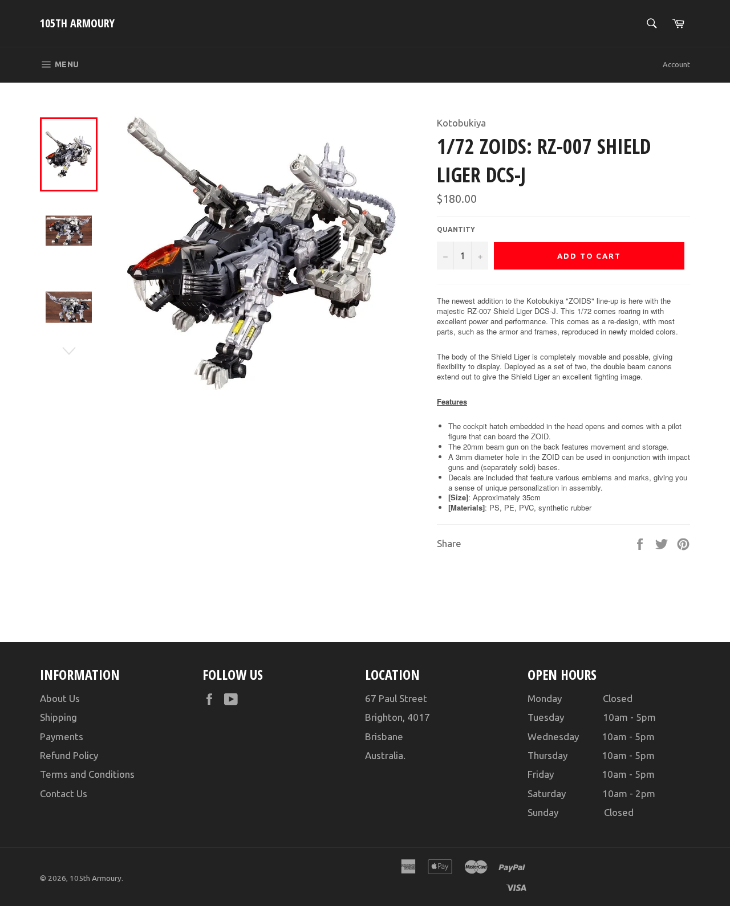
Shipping (58, 717)
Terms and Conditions (87, 774)
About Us (60, 698)
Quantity (456, 229)
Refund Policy (69, 755)
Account (676, 64)
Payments (61, 736)
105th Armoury (77, 23)
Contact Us (63, 793)
